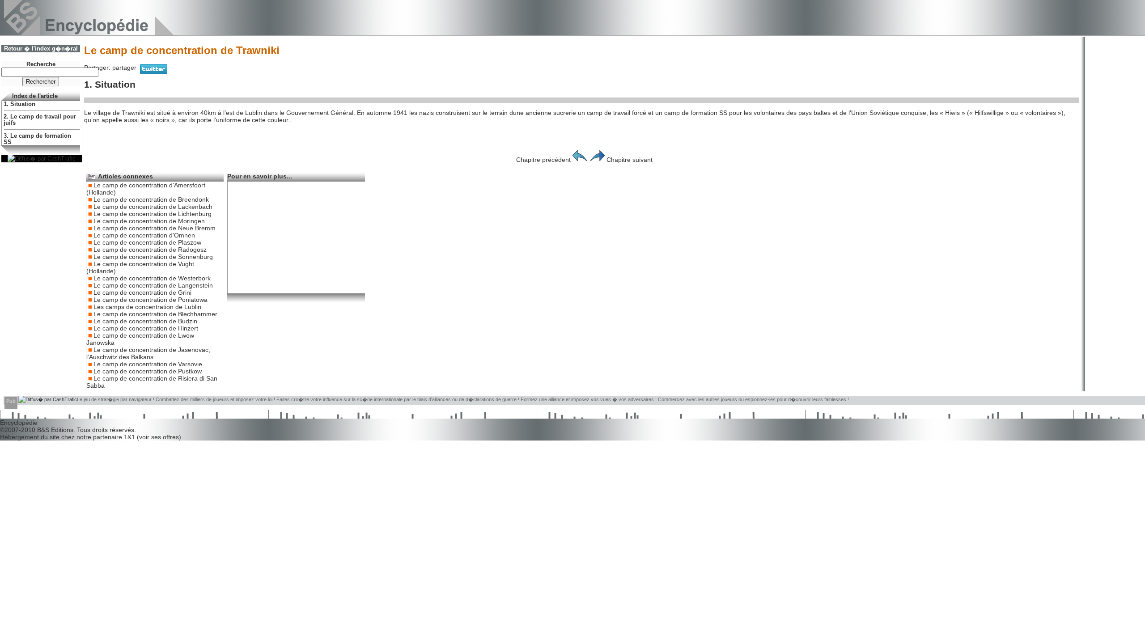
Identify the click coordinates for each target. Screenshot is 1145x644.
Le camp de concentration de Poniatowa (150, 299)
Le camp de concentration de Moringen (149, 221)
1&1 (130, 437)
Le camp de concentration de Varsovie (147, 364)
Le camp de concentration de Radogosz (150, 249)
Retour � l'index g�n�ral (41, 49)
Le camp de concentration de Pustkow (147, 371)
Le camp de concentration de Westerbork (152, 278)
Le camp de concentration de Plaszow (147, 242)
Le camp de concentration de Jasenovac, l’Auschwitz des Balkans (148, 353)
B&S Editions (55, 429)
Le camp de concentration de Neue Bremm (154, 228)
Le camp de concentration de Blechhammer (155, 314)
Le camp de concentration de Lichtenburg (152, 213)
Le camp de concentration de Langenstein (153, 285)
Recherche (40, 64)
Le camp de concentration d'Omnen (144, 235)
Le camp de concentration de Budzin (145, 321)
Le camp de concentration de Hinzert (145, 328)
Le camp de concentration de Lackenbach (152, 206)
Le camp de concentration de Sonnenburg (153, 256)
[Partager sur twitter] (153, 72)
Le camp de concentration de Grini (142, 292)
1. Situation (19, 104)
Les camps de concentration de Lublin (147, 306)
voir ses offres (159, 437)
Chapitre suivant (629, 159)
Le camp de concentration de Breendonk (151, 199)
